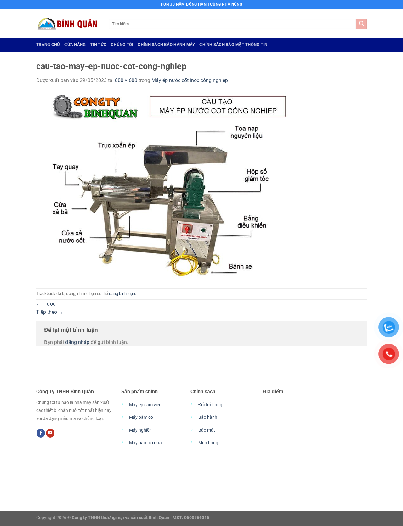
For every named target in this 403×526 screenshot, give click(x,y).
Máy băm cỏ (141, 417)
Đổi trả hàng (210, 404)
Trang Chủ (48, 44)
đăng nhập (77, 342)
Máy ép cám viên (145, 404)
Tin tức (98, 44)
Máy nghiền (140, 430)
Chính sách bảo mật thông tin (233, 44)
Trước (45, 304)
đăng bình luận (122, 293)
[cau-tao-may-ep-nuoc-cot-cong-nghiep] (162, 186)
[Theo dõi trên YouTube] (50, 433)
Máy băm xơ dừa (145, 443)
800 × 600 (126, 80)
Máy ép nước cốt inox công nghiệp (189, 80)
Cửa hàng (75, 44)
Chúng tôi (122, 44)
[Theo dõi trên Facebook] (41, 433)
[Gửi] (361, 24)
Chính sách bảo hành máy (166, 44)
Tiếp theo (49, 312)
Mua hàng (208, 443)
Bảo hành (207, 417)
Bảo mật (206, 430)
